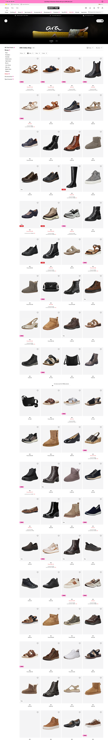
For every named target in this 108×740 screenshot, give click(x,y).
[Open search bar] (88, 12)
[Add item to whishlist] (38, 59)
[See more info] (29, 91)
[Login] (90, 8)
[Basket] (102, 8)
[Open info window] (102, 1)
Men (12, 8)
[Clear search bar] (102, 12)
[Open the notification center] (94, 8)
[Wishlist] (98, 8)
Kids (17, 8)
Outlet (8, 4)
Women (7, 8)
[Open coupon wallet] (86, 8)
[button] (90, 48)
